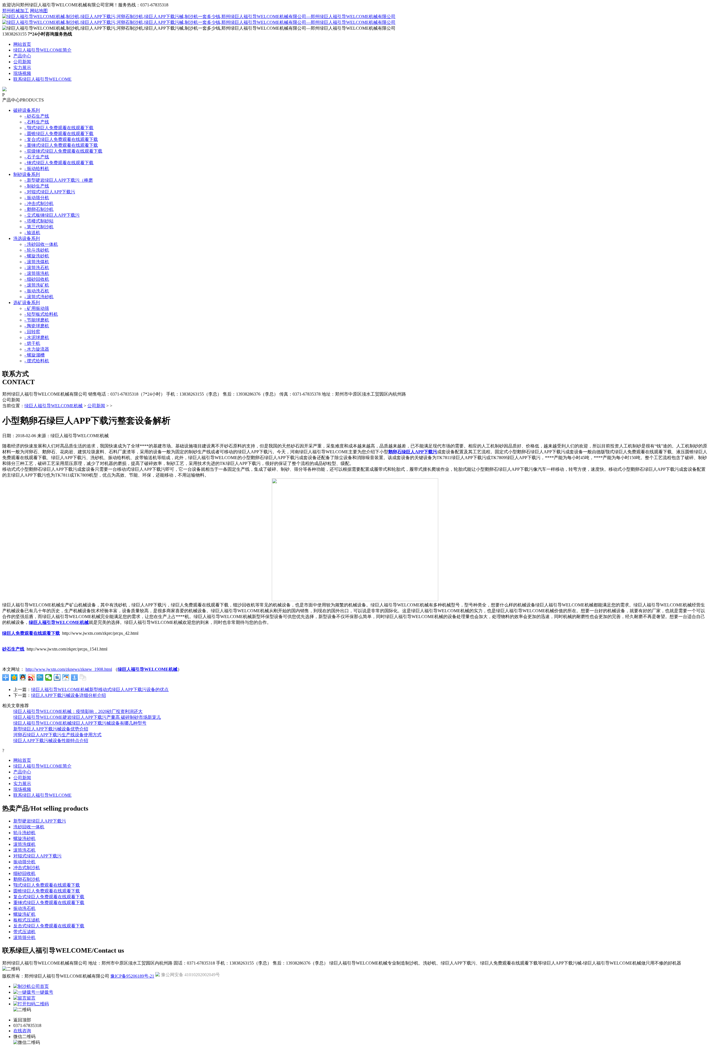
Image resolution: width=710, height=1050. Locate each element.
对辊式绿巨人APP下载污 (37, 856)
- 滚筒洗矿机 (36, 285)
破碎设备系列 (26, 110)
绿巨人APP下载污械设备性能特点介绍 (50, 740)
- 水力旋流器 (36, 349)
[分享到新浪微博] (31, 677)
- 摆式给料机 (36, 360)
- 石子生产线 (36, 157)
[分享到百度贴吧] (57, 677)
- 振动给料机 (36, 168)
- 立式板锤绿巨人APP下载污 (52, 215)
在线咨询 (22, 1030)
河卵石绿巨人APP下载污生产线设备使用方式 (57, 734)
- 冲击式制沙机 (39, 203)
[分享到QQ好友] (22, 677)
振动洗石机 (24, 908)
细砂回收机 (24, 873)
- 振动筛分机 (36, 197)
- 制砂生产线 (36, 186)
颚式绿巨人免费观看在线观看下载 (46, 885)
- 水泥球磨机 (36, 337)
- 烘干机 (32, 343)
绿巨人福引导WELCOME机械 (53, 405)
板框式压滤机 (26, 920)
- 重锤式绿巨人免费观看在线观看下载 (61, 145)
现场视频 (22, 73)
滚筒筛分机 (24, 937)
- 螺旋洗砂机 (36, 256)
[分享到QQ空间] (14, 677)
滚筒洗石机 (24, 850)
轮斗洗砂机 (24, 832)
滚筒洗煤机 (24, 844)
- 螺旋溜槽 (34, 355)
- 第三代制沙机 (39, 226)
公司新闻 (22, 61)
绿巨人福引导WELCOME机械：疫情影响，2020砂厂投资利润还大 (78, 711)
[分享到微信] (48, 677)
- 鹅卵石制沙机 (39, 209)
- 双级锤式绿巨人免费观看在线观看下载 (63, 151)
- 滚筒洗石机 (36, 267)
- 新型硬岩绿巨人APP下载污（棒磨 (58, 180)
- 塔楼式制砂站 (39, 221)
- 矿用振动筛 (36, 308)
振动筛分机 (24, 861)
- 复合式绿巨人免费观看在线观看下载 (61, 139)
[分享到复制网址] (83, 677)
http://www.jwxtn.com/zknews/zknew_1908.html (69, 669)
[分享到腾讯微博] (40, 677)
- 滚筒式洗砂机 (39, 296)
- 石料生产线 (36, 122)
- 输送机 (32, 232)
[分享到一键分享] (74, 677)
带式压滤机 (24, 931)
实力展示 (22, 67)
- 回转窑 (32, 331)
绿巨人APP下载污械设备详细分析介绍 (68, 695)
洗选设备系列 (26, 238)
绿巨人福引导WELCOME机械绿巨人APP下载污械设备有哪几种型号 (79, 723)
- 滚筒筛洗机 (36, 273)
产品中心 (22, 56)
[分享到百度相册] (65, 677)
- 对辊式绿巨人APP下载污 (49, 191)
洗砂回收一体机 (28, 826)
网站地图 (39, 10)
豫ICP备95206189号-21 (132, 976)
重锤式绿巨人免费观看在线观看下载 (48, 902)
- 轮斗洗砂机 (36, 250)
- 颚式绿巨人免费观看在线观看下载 (58, 127)
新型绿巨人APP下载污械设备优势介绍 (50, 729)
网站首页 (22, 44)
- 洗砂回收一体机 (41, 244)
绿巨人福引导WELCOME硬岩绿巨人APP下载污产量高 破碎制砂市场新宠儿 (87, 717)
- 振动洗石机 (36, 291)
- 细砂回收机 (36, 279)
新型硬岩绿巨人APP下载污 (39, 821)
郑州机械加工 (15, 10)
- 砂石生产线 (36, 116)
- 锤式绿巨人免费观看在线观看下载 (58, 162)
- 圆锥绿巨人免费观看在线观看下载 (58, 133)
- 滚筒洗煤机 (36, 261)
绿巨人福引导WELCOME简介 (42, 50)
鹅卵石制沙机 (26, 879)
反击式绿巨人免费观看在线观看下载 (48, 926)
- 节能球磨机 (36, 320)
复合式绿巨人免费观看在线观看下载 (48, 896)
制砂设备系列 (26, 174)
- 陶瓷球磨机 (36, 325)
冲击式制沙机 (26, 867)
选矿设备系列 (26, 302)
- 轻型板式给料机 (41, 314)
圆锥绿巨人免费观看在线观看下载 (46, 891)
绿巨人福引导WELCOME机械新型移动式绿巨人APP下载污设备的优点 (100, 689)
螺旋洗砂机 (24, 838)
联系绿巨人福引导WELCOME (42, 79)
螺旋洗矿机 (24, 914)
